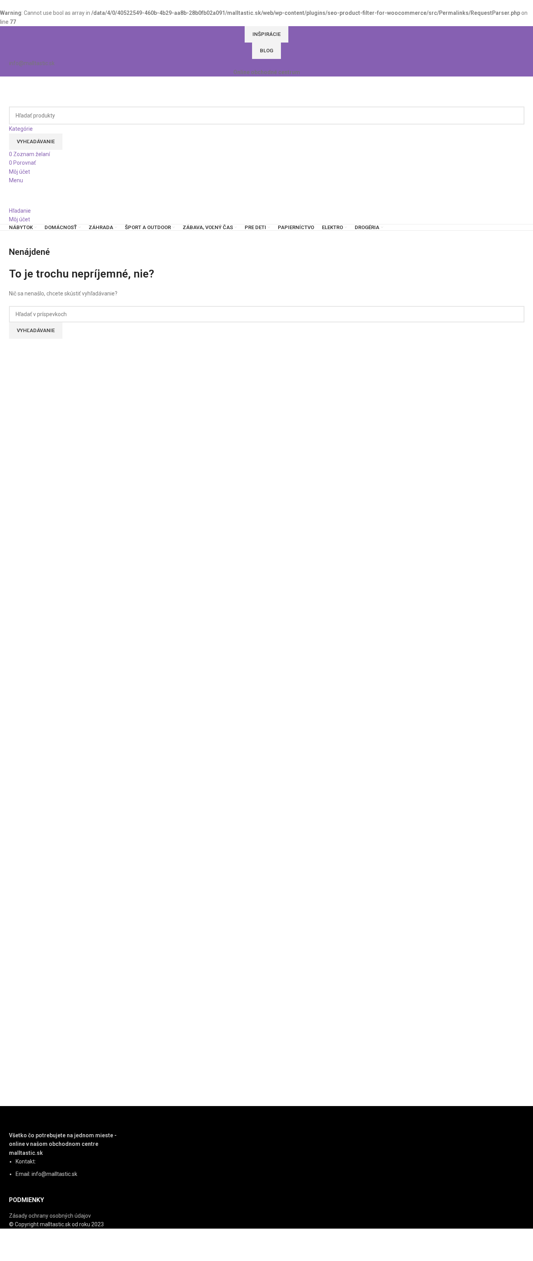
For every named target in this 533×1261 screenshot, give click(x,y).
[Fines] (266, 627)
